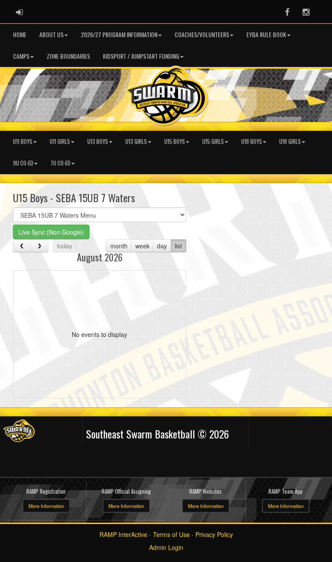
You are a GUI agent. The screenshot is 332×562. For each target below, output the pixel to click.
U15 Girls (213, 141)
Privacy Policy (214, 534)
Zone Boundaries (68, 55)
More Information (46, 505)
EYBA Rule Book (266, 34)
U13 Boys (97, 141)
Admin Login (166, 547)
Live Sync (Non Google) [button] (51, 232)
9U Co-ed (23, 163)
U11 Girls (60, 141)
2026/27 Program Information (119, 34)
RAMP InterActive (123, 534)
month (119, 245)
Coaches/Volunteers (202, 34)
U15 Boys (174, 141)
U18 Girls (290, 141)
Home (19, 34)
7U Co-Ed (60, 163)
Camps (21, 55)
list (178, 245)
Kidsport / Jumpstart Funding (141, 55)
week (142, 245)
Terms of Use (171, 534)
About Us (51, 34)
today (64, 245)
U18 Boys (251, 141)
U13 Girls (136, 141)
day (162, 245)
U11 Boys (22, 141)
